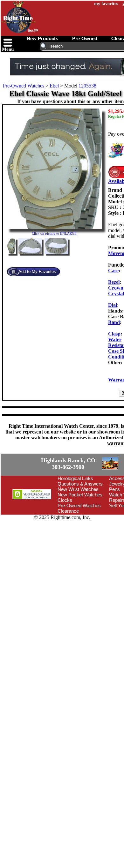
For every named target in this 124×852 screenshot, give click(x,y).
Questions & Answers (80, 520)
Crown (115, 287)
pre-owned (84, 38)
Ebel (54, 85)
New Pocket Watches (80, 531)
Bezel (114, 282)
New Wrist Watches (78, 525)
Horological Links (75, 514)
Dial (112, 305)
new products (42, 38)
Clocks (65, 536)
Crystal (116, 293)
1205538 (87, 85)
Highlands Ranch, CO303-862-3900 (24, 482)
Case (113, 270)
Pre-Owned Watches (23, 85)
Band (114, 322)
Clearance (68, 547)
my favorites (106, 3)
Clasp (114, 333)
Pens (114, 525)
